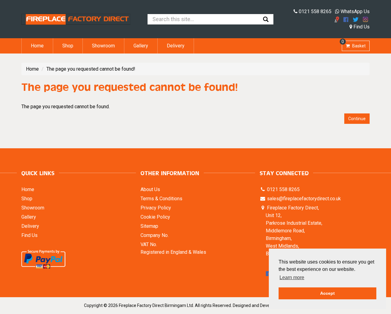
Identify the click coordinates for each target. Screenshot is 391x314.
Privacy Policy (156, 208)
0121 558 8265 (314, 11)
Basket (354, 44)
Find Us (361, 27)
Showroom (103, 46)
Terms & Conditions (161, 198)
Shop (67, 46)
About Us (150, 189)
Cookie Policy (155, 217)
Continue (357, 118)
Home (37, 46)
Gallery (140, 46)
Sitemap (149, 226)
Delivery (176, 46)
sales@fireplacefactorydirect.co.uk (303, 198)
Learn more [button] (292, 277)
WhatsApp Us (354, 11)
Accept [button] (327, 293)
